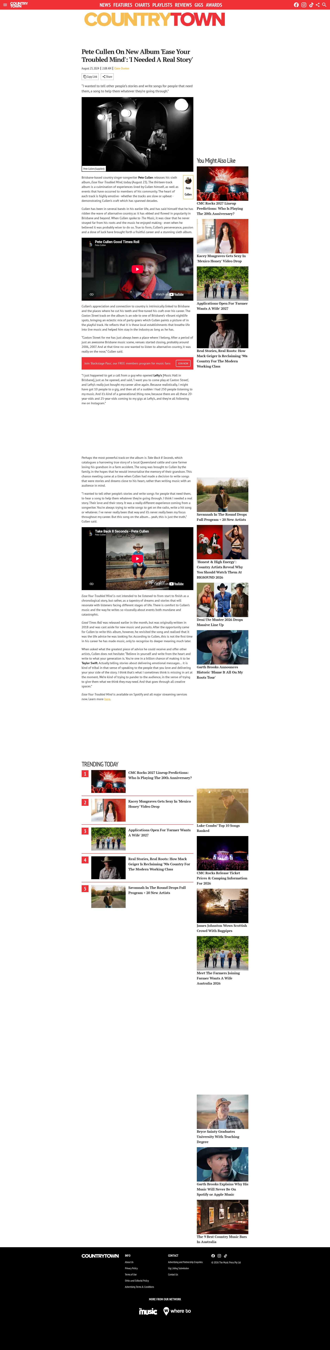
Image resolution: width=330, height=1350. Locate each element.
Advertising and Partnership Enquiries (185, 1262)
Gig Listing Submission (178, 1268)
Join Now (183, 363)
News (105, 4)
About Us (129, 1262)
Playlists (162, 4)
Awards (214, 4)
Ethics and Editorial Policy (137, 1280)
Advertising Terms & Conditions (139, 1286)
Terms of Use (131, 1274)
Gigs (199, 4)
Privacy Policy (131, 1268)
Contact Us (173, 1274)
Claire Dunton (121, 68)
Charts (142, 4)
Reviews (183, 4)
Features (122, 4)
